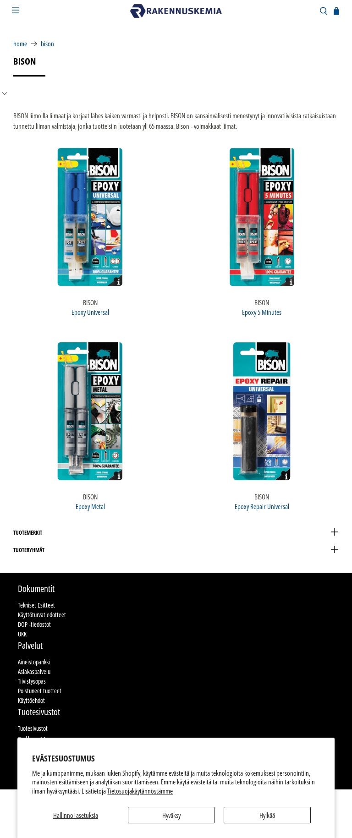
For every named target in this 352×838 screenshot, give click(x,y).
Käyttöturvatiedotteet (42, 614)
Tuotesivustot (33, 728)
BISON (47, 43)
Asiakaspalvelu (34, 671)
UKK (22, 634)
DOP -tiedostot (34, 624)
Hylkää (267, 815)
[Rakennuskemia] (176, 11)
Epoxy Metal (90, 506)
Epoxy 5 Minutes (261, 311)
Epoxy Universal (90, 311)
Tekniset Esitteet (36, 605)
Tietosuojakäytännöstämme (140, 790)
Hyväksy (171, 815)
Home (20, 43)
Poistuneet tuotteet (39, 690)
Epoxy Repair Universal (262, 506)
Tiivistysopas (32, 681)
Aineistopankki (34, 661)
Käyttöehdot (31, 700)
